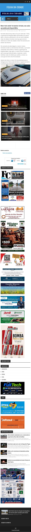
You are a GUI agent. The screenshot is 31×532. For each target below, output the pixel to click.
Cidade (3, 371)
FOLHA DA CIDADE (15, 7)
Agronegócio (4, 369)
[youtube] (29, 2)
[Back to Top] (16, 528)
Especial (3, 374)
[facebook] (25, 2)
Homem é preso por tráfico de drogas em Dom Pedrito (13, 123)
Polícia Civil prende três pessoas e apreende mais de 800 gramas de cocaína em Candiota (15, 137)
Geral (3, 377)
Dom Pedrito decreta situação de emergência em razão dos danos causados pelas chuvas (19, 511)
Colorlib (17, 530)
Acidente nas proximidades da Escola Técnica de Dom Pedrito (14, 108)
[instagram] (27, 2)
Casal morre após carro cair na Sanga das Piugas (19, 444)
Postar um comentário (7, 153)
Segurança (23, 30)
